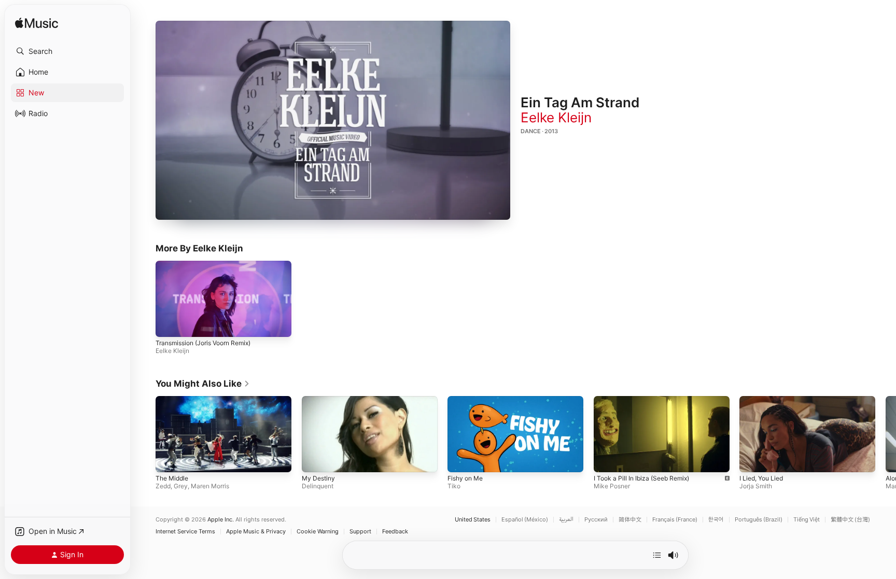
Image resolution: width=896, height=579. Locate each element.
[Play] (333, 120)
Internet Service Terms (185, 531)
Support (360, 531)
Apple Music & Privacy (256, 531)
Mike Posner (612, 486)
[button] (67, 51)
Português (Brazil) (758, 519)
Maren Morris (210, 486)
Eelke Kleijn (556, 117)
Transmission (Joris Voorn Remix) (203, 343)
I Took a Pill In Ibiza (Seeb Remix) (641, 478)
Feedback (395, 531)
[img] (36, 24)
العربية (566, 519)
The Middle (172, 478)
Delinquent (317, 486)
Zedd (163, 486)
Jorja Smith (755, 486)
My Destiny (318, 478)
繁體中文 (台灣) (850, 519)
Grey (181, 486)
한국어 (716, 519)
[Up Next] (657, 555)
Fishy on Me (465, 478)
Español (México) (524, 519)
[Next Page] (885, 433)
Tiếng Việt (806, 519)
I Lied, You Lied (761, 478)
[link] (203, 383)
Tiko (453, 486)
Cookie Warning (318, 531)
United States (473, 519)
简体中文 (630, 519)
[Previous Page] (145, 433)
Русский (596, 519)
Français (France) (674, 519)
